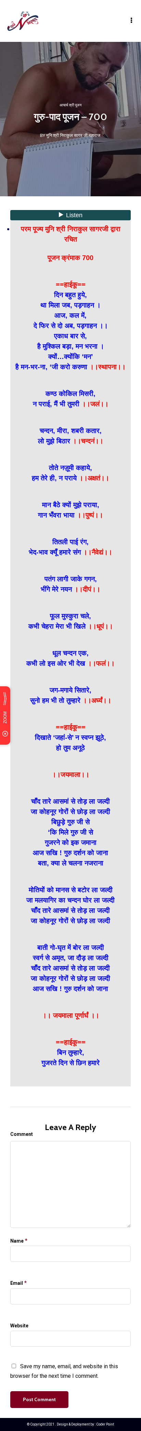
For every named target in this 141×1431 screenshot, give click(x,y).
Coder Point (105, 1424)
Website (19, 1325)
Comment (21, 1134)
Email (16, 1283)
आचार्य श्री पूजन (70, 105)
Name (17, 1241)
